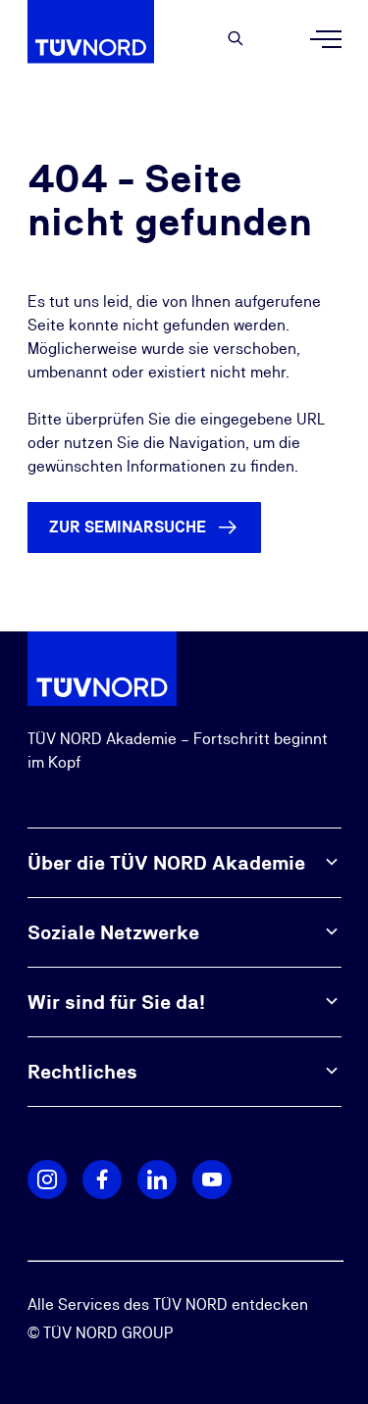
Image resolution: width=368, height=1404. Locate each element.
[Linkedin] (157, 1179)
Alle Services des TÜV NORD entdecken (167, 1304)
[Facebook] (102, 1179)
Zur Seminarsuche (127, 527)
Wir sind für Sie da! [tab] (116, 1002)
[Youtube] (212, 1179)
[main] (184, 354)
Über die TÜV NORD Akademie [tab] (166, 863)
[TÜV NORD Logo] (102, 667)
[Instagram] (47, 1179)
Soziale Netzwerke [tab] (113, 932)
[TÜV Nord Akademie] (102, 39)
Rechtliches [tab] (82, 1071)
